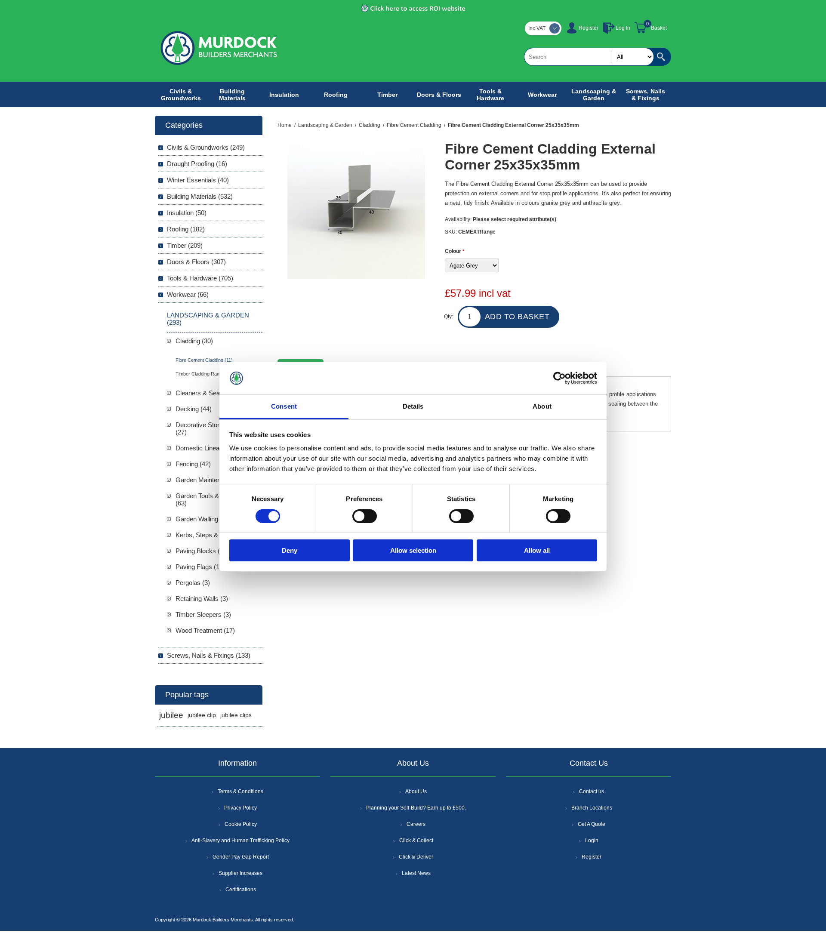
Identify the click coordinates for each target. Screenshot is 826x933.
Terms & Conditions (240, 791)
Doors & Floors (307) (196, 261)
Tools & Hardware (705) (200, 278)
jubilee (171, 715)
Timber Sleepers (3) (203, 614)
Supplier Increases (240, 873)
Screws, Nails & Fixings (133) (208, 655)
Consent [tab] (284, 406)
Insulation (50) (186, 212)
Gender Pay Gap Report (241, 857)
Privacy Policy (240, 808)
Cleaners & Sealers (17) (209, 393)
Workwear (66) (188, 294)
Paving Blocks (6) (200, 550)
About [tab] (542, 406)
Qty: (448, 317)
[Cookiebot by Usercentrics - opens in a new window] (559, 378)
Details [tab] (413, 406)
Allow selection (413, 550)
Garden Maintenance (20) (211, 479)
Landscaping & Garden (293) (208, 318)
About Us (416, 791)
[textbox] (588, 56)
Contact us (591, 791)
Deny (289, 550)
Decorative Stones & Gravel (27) (215, 428)
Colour (453, 251)
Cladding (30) (194, 341)
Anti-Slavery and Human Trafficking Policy (240, 841)
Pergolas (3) (193, 582)
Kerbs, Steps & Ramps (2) (213, 535)
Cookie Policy (241, 824)
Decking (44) (194, 409)
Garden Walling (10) (203, 519)
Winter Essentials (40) (198, 180)
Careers (416, 824)
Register (588, 28)
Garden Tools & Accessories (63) (216, 499)
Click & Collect (416, 841)
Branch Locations (591, 808)
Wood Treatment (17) (205, 630)
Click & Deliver (416, 857)
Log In (623, 28)
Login (591, 841)
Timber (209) (185, 245)
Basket (659, 28)
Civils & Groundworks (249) (206, 147)
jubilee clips (236, 715)
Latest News (416, 873)
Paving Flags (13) (200, 566)
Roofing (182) (186, 229)
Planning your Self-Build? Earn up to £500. (416, 808)
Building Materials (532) (200, 196)
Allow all (537, 550)
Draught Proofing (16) (197, 163)
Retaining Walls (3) (202, 598)
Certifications (240, 890)
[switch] (364, 516)
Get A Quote (591, 824)
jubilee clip (202, 715)
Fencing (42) (193, 464)
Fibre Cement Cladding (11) (204, 360)
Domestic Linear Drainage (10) (219, 448)
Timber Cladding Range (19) (205, 373)
